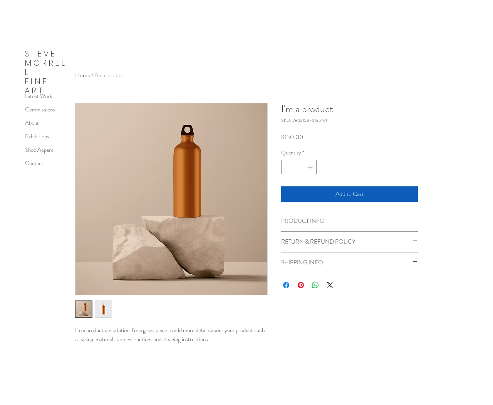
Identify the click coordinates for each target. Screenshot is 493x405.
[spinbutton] (299, 167)
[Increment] (310, 167)
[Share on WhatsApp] (315, 285)
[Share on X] (330, 285)
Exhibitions (37, 136)
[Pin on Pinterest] (300, 285)
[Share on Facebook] (286, 285)
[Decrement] (287, 167)
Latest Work (38, 96)
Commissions (40, 109)
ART (35, 90)
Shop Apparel (40, 150)
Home (82, 75)
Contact (34, 163)
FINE (37, 81)
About (32, 123)
